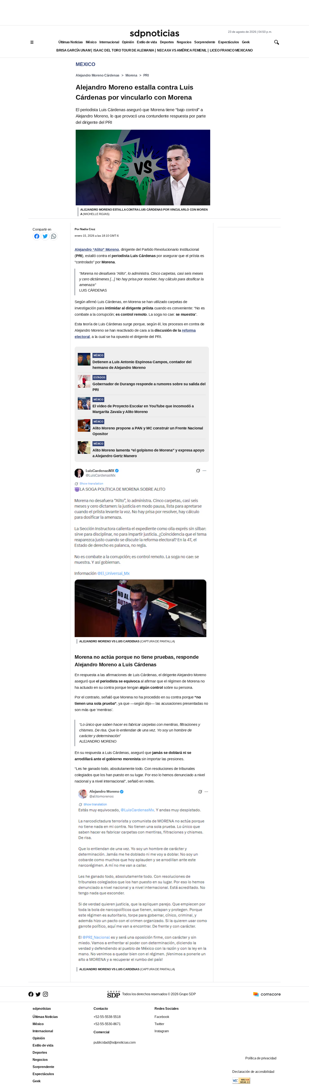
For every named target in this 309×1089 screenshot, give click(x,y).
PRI (146, 75)
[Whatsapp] (53, 236)
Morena (131, 75)
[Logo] (154, 34)
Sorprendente (204, 42)
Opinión (128, 42)
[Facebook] (37, 236)
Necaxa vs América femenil (182, 50)
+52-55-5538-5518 (107, 1017)
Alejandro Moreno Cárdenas (97, 75)
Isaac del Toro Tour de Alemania (123, 50)
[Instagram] (45, 994)
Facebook (161, 1017)
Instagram (161, 1031)
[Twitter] (45, 236)
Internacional (109, 42)
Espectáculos (228, 42)
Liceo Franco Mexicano (231, 50)
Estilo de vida (147, 42)
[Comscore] (267, 994)
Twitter (159, 1024)
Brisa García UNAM (73, 50)
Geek (246, 42)
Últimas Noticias (70, 42)
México (91, 42)
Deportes (167, 42)
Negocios (184, 42)
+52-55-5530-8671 (107, 1024)
